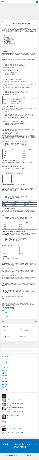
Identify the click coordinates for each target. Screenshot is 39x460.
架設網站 (3, 378)
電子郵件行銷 (4, 389)
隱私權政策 (29, 455)
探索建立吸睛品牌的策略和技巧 (8, 41)
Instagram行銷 (5, 25)
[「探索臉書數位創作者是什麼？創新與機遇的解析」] (4, 404)
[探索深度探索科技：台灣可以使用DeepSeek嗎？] (4, 425)
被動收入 (3, 386)
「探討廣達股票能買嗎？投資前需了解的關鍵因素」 (15, 407)
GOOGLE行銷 (4, 361)
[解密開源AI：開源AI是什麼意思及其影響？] (4, 417)
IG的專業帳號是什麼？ (6, 37)
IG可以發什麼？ (6, 336)
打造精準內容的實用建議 (7, 44)
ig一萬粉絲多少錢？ (24, 330)
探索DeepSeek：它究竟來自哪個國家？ (13, 419)
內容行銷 (3, 372)
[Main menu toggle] (37, 2)
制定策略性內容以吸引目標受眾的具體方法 (9, 45)
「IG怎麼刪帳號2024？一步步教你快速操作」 (14, 399)
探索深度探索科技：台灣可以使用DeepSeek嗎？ (14, 424)
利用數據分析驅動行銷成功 (7, 42)
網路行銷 (3, 381)
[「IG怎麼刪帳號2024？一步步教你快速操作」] (4, 400)
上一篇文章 (3, 321)
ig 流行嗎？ (5, 330)
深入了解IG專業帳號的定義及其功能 (9, 39)
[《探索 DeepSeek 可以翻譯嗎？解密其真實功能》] (4, 429)
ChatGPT (3, 358)
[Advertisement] (19, 10)
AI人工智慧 (4, 356)
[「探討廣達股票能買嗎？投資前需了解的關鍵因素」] (4, 408)
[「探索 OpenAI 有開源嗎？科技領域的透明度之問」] (4, 413)
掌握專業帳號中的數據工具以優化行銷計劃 (9, 43)
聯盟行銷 (3, 383)
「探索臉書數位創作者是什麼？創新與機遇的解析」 (15, 403)
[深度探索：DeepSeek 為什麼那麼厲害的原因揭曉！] (4, 433)
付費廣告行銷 (4, 370)
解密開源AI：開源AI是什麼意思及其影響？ (13, 415)
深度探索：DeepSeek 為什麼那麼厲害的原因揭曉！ (15, 432)
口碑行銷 (3, 373)
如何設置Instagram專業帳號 (8, 38)
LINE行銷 (3, 364)
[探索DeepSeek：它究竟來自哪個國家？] (4, 421)
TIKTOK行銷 (4, 367)
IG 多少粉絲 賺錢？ (8, 316)
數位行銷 (3, 376)
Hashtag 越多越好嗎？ (8, 315)
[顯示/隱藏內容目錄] (14, 36)
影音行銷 (3, 375)
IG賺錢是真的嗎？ (23, 336)
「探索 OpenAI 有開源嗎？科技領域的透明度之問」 (15, 411)
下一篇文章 (35, 321)
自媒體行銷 (4, 384)
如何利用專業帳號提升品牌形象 (8, 40)
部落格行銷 (4, 387)
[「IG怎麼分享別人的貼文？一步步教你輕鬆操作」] (4, 396)
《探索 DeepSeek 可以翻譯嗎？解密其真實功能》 (15, 428)
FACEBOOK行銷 (5, 359)
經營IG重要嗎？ (7, 312)
